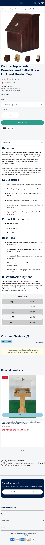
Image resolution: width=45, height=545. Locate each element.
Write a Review (6, 341)
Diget (27, 535)
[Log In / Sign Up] (38, 3)
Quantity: (4, 109)
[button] (7, 58)
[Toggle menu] (2, 3)
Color (3, 99)
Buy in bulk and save (15, 90)
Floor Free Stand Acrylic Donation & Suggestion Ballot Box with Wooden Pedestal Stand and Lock (21, 422)
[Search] (35, 3)
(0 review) (17, 79)
